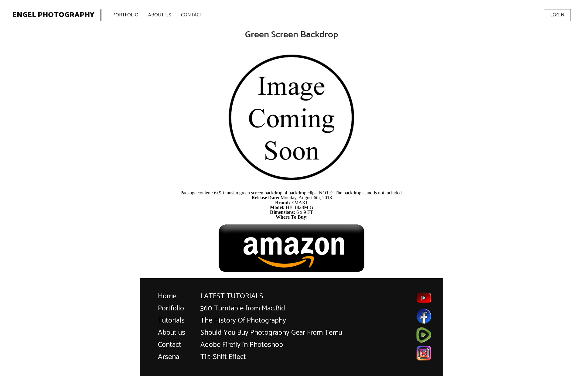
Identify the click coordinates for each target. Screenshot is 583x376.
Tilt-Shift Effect (223, 357)
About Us (159, 15)
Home (167, 296)
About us (171, 333)
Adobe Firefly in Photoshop (241, 345)
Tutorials (171, 320)
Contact (191, 15)
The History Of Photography (243, 320)
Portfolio (125, 15)
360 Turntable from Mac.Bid (242, 308)
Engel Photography (53, 15)
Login (557, 15)
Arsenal (169, 357)
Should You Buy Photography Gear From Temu (271, 333)
